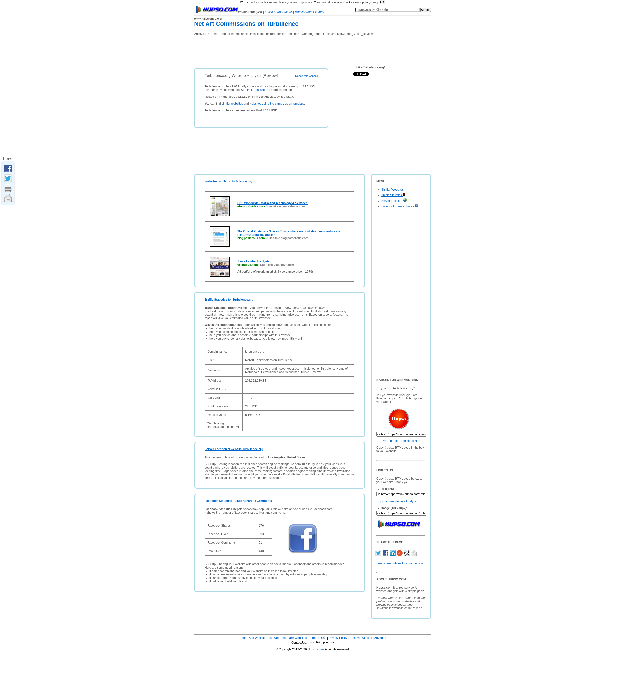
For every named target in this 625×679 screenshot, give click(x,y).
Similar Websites (392, 189)
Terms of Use (317, 638)
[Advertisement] (283, 50)
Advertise (380, 638)
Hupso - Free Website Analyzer (396, 501)
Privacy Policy (338, 638)
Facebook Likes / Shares (398, 206)
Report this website (306, 76)
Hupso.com (315, 649)
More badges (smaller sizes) (401, 440)
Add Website (257, 638)
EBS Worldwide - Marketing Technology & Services (272, 203)
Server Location (392, 201)
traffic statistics (256, 90)
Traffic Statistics (392, 195)
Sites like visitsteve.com (277, 265)
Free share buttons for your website (399, 563)
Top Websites (277, 638)
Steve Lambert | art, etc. (254, 261)
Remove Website (360, 638)
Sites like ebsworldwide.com (285, 206)
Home (243, 638)
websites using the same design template (277, 103)
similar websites (232, 103)
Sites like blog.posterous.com (287, 238)
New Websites (297, 638)
